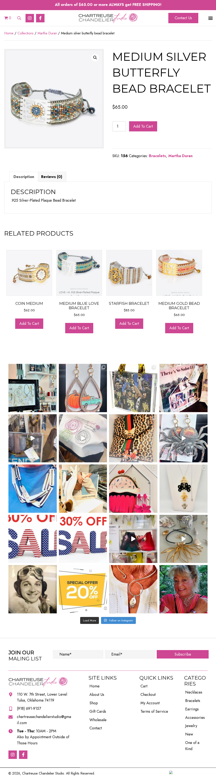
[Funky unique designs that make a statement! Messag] (32, 488)
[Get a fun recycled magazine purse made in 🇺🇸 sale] (83, 488)
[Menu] (210, 18)
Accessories (195, 717)
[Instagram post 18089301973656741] (32, 539)
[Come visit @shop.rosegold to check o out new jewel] (32, 388)
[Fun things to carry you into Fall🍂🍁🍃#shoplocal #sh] (133, 438)
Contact (95, 728)
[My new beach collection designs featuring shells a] (183, 539)
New (189, 734)
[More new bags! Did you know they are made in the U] (32, 438)
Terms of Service (154, 711)
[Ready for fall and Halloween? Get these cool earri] (83, 388)
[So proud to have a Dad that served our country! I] (32, 589)
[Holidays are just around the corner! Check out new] (183, 438)
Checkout (148, 694)
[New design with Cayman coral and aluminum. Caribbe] (133, 589)
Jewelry (191, 726)
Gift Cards (97, 711)
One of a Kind (192, 746)
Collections (26, 33)
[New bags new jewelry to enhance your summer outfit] (133, 539)
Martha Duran (47, 33)
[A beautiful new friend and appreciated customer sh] (183, 589)
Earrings (192, 709)
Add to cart (143, 126)
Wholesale (98, 720)
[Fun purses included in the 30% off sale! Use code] (133, 488)
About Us (96, 694)
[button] (30, 18)
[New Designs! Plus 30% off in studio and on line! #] (183, 488)
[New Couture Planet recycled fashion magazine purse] (83, 438)
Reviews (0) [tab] (51, 176)
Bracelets (157, 156)
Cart (143, 686)
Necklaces (193, 692)
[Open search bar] (19, 17)
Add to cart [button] (29, 323)
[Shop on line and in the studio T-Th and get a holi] (83, 539)
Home (9, 33)
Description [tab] (24, 176)
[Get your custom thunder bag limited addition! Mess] (133, 388)
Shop (93, 703)
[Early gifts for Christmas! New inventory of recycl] (183, 388)
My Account (150, 703)
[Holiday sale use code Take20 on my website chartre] (83, 589)
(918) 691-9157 (29, 708)
